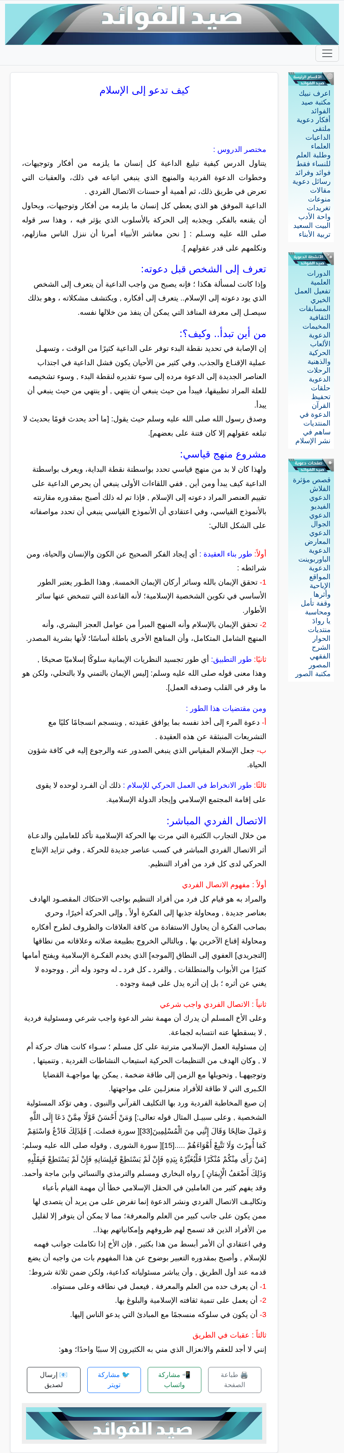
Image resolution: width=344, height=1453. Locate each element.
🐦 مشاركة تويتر (114, 1379)
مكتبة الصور (313, 674)
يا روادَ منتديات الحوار (319, 630)
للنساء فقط (313, 164)
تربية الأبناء (315, 234)
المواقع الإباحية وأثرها (320, 585)
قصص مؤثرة (312, 480)
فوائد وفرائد (313, 173)
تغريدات (319, 208)
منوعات (319, 199)
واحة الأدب (314, 217)
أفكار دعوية (314, 120)
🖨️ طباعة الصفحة (234, 1379)
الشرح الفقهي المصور (320, 656)
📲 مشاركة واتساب (174, 1379)
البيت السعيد (312, 226)
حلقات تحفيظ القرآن (321, 397)
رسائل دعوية (311, 182)
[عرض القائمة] (327, 53)
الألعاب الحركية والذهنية (319, 353)
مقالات (320, 190)
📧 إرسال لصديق (54, 1379)
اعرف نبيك (315, 93)
